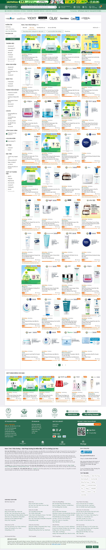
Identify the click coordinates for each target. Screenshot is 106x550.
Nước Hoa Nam (39, 503)
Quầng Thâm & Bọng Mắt (58, 533)
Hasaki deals (17, 11)
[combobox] (96, 28)
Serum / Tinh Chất (46, 515)
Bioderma (15, 466)
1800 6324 (72, 414)
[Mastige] (83, 442)
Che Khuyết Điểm (66, 513)
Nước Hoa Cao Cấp (43, 505)
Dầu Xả (82, 511)
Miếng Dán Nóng (15, 515)
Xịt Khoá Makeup (62, 515)
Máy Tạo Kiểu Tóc (80, 520)
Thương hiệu (30, 11)
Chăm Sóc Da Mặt (28, 13)
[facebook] (54, 430)
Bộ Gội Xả (78, 513)
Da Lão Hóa (55, 528)
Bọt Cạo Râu (8, 515)
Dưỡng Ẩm (36, 13)
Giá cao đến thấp (52, 27)
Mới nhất (25, 27)
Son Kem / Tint (55, 518)
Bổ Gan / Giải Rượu (89, 505)
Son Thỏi (62, 518)
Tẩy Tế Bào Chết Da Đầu (87, 513)
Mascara (60, 516)
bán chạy (42, 11)
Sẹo (66, 533)
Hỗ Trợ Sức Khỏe (80, 505)
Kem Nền (59, 511)
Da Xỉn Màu (67, 530)
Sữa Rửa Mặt (39, 511)
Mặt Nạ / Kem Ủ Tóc (81, 515)
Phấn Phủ (55, 515)
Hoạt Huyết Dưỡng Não (90, 507)
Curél (27, 466)
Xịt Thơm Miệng (56, 507)
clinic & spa (48, 11)
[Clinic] (23, 443)
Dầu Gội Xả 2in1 (95, 511)
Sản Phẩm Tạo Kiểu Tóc (82, 518)
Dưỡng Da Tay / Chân (16, 528)
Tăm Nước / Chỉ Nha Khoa (67, 505)
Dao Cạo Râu (21, 513)
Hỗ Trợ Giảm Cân (94, 526)
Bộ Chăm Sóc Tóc (90, 520)
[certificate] (90, 452)
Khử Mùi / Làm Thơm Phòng (11, 513)
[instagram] (57, 430)
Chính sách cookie (56, 544)
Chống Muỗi (21, 516)
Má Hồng (73, 513)
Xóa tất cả (67, 31)
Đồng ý (95, 546)
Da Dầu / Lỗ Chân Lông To (58, 526)
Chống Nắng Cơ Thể (9, 530)
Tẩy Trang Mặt (32, 511)
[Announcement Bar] (53, 2)
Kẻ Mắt (72, 515)
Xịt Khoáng (8, 26)
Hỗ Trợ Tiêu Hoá (80, 503)
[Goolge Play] (91, 433)
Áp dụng (12, 39)
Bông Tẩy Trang (56, 520)
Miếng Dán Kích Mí (80, 531)
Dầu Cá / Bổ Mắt (80, 507)
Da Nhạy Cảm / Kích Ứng (69, 528)
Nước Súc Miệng (56, 505)
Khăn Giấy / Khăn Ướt (17, 511)
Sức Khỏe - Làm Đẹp (16, 13)
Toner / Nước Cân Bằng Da (35, 515)
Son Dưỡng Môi (66, 516)
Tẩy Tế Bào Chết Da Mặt (34, 513)
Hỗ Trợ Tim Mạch (89, 503)
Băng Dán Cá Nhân (33, 526)
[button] (12, 46)
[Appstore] (91, 430)
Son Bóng (67, 518)
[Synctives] (62, 442)
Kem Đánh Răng (66, 503)
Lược (89, 518)
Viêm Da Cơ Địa (71, 533)
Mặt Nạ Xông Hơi (24, 515)
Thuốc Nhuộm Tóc (88, 516)
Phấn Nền (64, 511)
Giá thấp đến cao (41, 27)
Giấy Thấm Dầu (56, 522)
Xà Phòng (12, 526)
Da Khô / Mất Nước (70, 526)
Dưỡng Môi (48, 518)
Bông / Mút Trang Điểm (10, 520)
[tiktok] (60, 430)
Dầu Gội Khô (88, 511)
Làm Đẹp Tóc (86, 526)
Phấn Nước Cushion (57, 513)
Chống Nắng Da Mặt (33, 520)
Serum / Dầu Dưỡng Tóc (92, 515)
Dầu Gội (78, 511)
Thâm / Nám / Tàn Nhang (58, 531)
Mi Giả (89, 530)
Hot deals (23, 11)
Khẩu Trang (47, 526)
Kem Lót (54, 511)
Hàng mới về (36, 11)
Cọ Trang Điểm (64, 520)
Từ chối (89, 546)
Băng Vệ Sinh (8, 511)
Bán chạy (32, 27)
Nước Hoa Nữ (32, 503)
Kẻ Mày (68, 515)
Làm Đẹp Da (79, 526)
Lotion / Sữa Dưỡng (10, 29)
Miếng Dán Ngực (18, 518)
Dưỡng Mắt (42, 518)
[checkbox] (6, 46)
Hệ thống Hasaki (91, 414)
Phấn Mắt (54, 516)
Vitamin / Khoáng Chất (81, 528)
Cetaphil (10, 466)
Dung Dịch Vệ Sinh (9, 518)
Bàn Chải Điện (63, 507)
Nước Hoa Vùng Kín (33, 507)
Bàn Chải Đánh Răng (57, 503)
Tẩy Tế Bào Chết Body (20, 526)
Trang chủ (7, 13)
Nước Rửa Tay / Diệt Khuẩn (11, 516)
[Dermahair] (42, 443)
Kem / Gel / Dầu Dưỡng (46, 13)
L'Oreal (72, 465)
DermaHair (54, 11)
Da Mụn (60, 528)
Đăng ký (97, 424)
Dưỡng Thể (7, 528)
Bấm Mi (85, 530)
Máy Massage (32, 528)
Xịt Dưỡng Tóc (79, 516)
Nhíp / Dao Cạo (89, 531)
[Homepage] (11, 7)
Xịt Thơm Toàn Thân (33, 505)
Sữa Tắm (7, 526)
